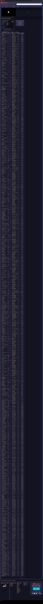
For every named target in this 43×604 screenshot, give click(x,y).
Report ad (21, 577)
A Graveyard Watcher (4, 257)
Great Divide (13, 407)
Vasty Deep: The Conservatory (14, 153)
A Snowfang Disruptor (4, 463)
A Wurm (3, 507)
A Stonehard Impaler (4, 225)
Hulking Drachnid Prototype (4, 63)
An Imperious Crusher (4, 219)
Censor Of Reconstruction (3, 65)
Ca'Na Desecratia (4, 189)
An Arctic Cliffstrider (4, 548)
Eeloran (3, 279)
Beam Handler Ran (4, 291)
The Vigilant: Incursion (15, 157)
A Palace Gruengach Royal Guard (4, 259)
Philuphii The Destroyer (3, 139)
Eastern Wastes (14, 406)
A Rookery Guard (4, 407)
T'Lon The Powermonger (3, 35)
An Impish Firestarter (4, 240)
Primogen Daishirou (4, 38)
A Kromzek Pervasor (4, 433)
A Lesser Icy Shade (4, 536)
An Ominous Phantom (4, 208)
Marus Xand (3, 197)
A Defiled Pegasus (4, 184)
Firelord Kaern (3, 39)
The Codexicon (3, 46)
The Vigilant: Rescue (14, 168)
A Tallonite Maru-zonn (4, 333)
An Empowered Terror (4, 295)
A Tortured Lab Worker (4, 239)
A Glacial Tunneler (4, 416)
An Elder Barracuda (4, 501)
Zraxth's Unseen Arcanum (14, 138)
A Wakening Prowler (4, 488)
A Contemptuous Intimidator (4, 179)
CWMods (18, 591)
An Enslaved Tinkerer (4, 261)
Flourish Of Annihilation (4, 74)
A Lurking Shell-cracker (4, 574)
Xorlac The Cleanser (4, 106)
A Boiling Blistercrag (4, 533)
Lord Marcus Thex (4, 40)
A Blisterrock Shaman (4, 499)
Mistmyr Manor (14, 38)
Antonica (13, 147)
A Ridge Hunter (3, 572)
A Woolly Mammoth (4, 568)
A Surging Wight (4, 264)
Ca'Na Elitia (3, 370)
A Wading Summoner (4, 385)
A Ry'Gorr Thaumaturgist (3, 472)
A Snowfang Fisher (4, 427)
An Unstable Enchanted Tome (4, 377)
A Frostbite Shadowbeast (3, 545)
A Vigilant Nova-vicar (4, 465)
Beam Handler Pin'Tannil (3, 192)
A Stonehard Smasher (4, 231)
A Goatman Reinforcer (4, 344)
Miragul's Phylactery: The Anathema (14, 37)
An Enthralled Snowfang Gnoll (4, 446)
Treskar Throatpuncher (4, 141)
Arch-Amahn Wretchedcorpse (4, 254)
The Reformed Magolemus (3, 48)
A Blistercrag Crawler (4, 514)
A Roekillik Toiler (4, 332)
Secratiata (3, 176)
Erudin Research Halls (14, 192)
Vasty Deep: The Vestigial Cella (14, 54)
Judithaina (3, 165)
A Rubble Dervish (4, 534)
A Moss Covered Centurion (4, 211)
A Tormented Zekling (4, 271)
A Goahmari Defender (4, 538)
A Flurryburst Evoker (4, 571)
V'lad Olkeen (3, 260)
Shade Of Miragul (4, 51)
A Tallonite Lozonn (4, 274)
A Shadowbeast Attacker (4, 450)
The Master (3, 79)
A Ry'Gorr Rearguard (4, 522)
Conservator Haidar (4, 381)
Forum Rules (13, 580)
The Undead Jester (4, 72)
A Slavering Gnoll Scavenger (4, 575)
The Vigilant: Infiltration (13, 173)
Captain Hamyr (3, 131)
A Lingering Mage (4, 503)
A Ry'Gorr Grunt (4, 434)
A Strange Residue (4, 160)
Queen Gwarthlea (4, 288)
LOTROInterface (19, 590)
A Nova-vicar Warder (4, 506)
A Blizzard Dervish (4, 500)
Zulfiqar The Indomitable (3, 347)
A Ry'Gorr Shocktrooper (3, 468)
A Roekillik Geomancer (4, 311)
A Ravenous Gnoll (4, 547)
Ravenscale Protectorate (3, 94)
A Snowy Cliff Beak (4, 489)
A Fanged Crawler (4, 504)
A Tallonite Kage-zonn (4, 167)
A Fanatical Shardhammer (3, 408)
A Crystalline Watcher (4, 412)
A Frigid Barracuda (4, 444)
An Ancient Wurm (4, 442)
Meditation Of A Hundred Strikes (4, 89)
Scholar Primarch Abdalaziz (4, 237)
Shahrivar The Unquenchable (3, 243)
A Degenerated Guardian (3, 153)
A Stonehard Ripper (4, 368)
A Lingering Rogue (4, 435)
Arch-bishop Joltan (4, 68)
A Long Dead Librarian (4, 345)
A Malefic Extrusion (4, 393)
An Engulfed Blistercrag (3, 459)
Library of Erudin (14, 162)
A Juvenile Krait (4, 432)
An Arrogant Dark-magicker (4, 359)
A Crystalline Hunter (4, 443)
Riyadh (2, 350)
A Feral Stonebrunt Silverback (4, 201)
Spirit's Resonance (14, 207)
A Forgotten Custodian (4, 399)
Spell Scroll (7, 17)
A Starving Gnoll (4, 487)
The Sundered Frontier (14, 139)
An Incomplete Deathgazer (3, 328)
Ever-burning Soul (4, 92)
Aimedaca (3, 66)
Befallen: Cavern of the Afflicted (14, 50)
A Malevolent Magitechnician (3, 218)
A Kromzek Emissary (4, 470)
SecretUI (18, 592)
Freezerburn (3, 374)
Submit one (21, 24)
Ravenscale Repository (13, 35)
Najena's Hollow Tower (14, 48)
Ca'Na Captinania (4, 284)
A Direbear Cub (3, 448)
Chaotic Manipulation (4, 83)
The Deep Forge (14, 39)
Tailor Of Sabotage (4, 128)
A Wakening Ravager (4, 417)
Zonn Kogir (3, 380)
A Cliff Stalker (3, 510)
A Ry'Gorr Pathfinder (4, 464)
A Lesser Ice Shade (4, 426)
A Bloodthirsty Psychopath (3, 213)
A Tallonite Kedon (4, 157)
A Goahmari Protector (4, 436)
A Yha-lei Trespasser (4, 460)
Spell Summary (20, 25)
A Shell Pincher (3, 515)
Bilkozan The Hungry (4, 352)
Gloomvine (3, 532)
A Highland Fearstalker (4, 355)
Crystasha (3, 325)
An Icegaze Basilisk (4, 422)
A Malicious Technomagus (3, 251)
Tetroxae (3, 174)
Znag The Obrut (4, 256)
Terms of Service (9, 580)
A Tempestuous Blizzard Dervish (4, 418)
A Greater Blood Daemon (4, 249)
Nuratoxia (3, 397)
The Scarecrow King (4, 147)
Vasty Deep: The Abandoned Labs (14, 150)
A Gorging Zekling (4, 265)
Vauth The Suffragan (4, 77)
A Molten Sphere (4, 505)
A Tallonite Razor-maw (4, 198)
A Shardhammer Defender (4, 494)
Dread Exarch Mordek (4, 41)
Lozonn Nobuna (4, 292)
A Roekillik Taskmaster (4, 317)
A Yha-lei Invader (4, 425)
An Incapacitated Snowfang (4, 462)
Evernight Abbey (14, 40)
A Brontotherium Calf (4, 438)
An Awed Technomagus (3, 170)
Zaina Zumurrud (4, 268)
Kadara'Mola (3, 365)
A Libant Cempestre (4, 107)
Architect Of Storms (4, 57)
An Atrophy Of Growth (4, 415)
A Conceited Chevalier (4, 375)
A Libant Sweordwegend (3, 87)
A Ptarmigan (3, 524)
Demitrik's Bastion (14, 181)
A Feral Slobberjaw (4, 209)
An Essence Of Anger (4, 360)
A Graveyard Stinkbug (4, 392)
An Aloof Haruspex (4, 194)
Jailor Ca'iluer (3, 82)
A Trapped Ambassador (3, 248)
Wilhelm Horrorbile (4, 134)
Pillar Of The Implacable (3, 114)
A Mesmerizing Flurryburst (3, 541)
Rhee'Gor (3, 221)
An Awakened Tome (4, 234)
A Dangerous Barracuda (3, 498)
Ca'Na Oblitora (3, 156)
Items (4, 17)
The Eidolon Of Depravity (3, 53)
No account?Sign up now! (36, 589)
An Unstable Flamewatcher (3, 454)
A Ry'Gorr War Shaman (4, 406)
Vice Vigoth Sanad (4, 220)
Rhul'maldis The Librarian (4, 110)
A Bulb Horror (3, 300)
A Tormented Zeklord (4, 246)
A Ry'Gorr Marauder (4, 535)
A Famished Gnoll (4, 486)
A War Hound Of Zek (4, 303)
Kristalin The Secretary (4, 117)
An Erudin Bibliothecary (3, 382)
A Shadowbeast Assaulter (4, 431)
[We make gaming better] (3, 1)
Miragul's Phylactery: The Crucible (14, 46)
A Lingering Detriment (4, 441)
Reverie (3, 136)
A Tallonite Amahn (4, 357)
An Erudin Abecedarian (4, 394)
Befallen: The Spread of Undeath (14, 45)
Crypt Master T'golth (4, 86)
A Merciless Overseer (4, 312)
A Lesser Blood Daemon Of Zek (4, 389)
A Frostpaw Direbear (4, 413)
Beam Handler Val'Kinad (3, 298)
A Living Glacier (4, 437)
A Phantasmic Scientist (3, 297)
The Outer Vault (14, 219)
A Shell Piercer (3, 414)
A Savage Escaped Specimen (4, 150)
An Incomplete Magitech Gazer (4, 214)
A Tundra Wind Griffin (4, 469)
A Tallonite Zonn (4, 290)
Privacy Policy (5, 580)
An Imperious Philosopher (3, 236)
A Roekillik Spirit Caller (4, 388)
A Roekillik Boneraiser (4, 181)
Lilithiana (3, 204)
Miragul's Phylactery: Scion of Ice (14, 51)
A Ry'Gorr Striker (4, 447)
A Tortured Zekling (4, 245)
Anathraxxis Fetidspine (4, 148)
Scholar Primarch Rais (4, 313)
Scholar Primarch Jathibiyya (4, 331)
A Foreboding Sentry (4, 525)
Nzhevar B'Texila (4, 69)
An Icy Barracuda (4, 537)
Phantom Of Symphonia (3, 76)
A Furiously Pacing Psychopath (4, 302)
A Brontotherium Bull (4, 502)
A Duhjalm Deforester (4, 523)
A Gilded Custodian (4, 199)
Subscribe (1, 580)
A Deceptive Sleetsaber (3, 421)
